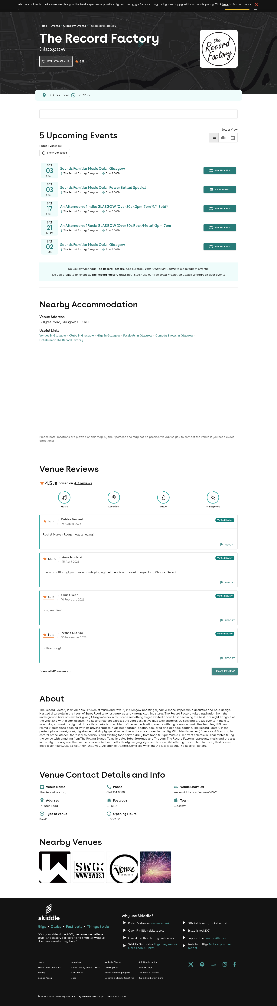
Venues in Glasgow (52, 335)
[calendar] (233, 137)
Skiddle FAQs (145, 967)
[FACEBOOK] (234, 965)
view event (222, 189)
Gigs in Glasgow (108, 335)
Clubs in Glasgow (81, 335)
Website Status (113, 962)
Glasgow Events (74, 26)
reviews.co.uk (160, 923)
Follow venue (58, 61)
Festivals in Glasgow (137, 335)
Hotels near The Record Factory (61, 340)
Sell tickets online (148, 962)
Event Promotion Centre (159, 269)
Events (55, 26)
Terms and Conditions (49, 967)
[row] (223, 137)
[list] (214, 137)
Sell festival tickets (148, 972)
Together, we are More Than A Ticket (152, 946)
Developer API (112, 967)
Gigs (42, 926)
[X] (191, 965)
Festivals (74, 926)
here (225, 4)
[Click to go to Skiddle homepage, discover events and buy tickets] (49, 912)
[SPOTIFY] (202, 965)
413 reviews (83, 483)
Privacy (41, 972)
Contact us (77, 972)
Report (230, 544)
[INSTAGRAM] (224, 965)
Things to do (98, 926)
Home (43, 26)
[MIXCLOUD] (213, 965)
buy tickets (222, 170)
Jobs (73, 978)
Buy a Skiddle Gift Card (150, 978)
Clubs (56, 926)
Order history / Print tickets (85, 967)
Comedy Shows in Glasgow (174, 335)
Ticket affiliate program (117, 972)
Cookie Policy (45, 978)
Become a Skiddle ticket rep (119, 978)
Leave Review (225, 671)
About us (76, 962)
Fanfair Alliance (215, 938)
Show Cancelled (57, 152)
